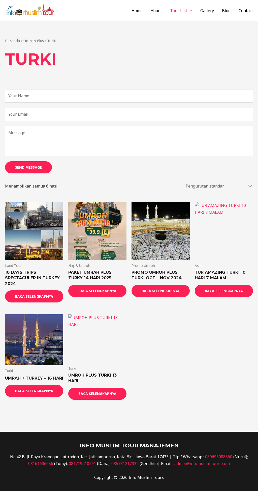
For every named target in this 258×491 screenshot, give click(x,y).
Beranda (12, 40)
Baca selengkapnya (34, 296)
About (156, 10)
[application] (189, 10)
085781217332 (125, 463)
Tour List (178, 10)
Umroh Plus (33, 40)
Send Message (28, 167)
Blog (226, 10)
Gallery (207, 10)
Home (137, 10)
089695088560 (218, 456)
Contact (246, 10)
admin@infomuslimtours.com (202, 463)
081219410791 (82, 463)
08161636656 (40, 463)
